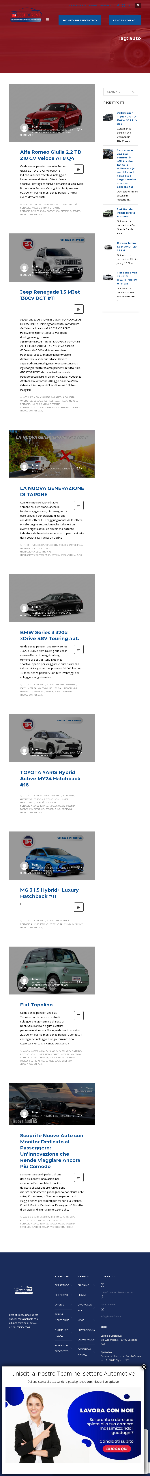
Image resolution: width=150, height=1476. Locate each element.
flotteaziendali (51, 204)
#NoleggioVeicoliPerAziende (35, 555)
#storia (55, 555)
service (76, 211)
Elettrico (46, 985)
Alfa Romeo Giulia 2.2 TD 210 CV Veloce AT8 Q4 (50, 155)
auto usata (68, 397)
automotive (36, 204)
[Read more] (78, 173)
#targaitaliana (68, 555)
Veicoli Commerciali (44, 615)
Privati (53, 132)
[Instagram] (123, 5)
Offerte (45, 132)
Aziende (36, 132)
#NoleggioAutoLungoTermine (36, 548)
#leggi (26, 545)
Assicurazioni (47, 397)
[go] (133, 92)
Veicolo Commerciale (31, 214)
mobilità (73, 204)
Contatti (92, 5)
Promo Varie (64, 132)
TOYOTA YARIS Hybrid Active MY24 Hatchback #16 (50, 778)
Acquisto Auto (31, 397)
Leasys (64, 204)
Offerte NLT (105, 5)
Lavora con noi (77, 5)
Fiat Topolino (36, 1005)
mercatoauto (27, 802)
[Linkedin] (129, 5)
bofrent (36, 126)
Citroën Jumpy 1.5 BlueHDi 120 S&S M (127, 246)
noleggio (25, 208)
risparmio (66, 211)
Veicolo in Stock (43, 873)
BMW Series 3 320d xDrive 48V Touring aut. (49, 636)
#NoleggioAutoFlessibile (44, 545)
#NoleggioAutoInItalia (70, 545)
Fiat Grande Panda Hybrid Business (126, 213)
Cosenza (38, 401)
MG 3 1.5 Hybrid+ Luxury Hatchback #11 (49, 893)
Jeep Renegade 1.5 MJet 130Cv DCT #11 (50, 295)
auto (26, 204)
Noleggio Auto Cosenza (33, 211)
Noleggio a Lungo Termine (46, 208)
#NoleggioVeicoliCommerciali (36, 551)
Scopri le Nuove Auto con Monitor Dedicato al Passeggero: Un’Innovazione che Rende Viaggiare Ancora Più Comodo (51, 1151)
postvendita (53, 211)
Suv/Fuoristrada (63, 691)
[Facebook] (118, 5)
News (35, 471)
